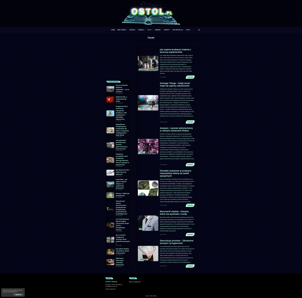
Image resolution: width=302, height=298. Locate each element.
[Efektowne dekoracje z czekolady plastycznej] (110, 262)
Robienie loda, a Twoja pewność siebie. (121, 99)
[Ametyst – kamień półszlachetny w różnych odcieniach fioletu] (148, 146)
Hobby (141, 152)
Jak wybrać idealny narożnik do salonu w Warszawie (122, 251)
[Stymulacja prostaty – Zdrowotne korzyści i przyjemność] (148, 253)
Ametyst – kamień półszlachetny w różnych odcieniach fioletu (176, 129)
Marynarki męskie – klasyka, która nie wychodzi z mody (174, 212)
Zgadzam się (18, 294)
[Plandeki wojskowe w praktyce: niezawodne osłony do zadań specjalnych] (148, 188)
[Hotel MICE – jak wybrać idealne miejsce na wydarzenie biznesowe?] (110, 184)
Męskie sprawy (143, 259)
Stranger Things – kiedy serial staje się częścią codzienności (175, 84)
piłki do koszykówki (135, 282)
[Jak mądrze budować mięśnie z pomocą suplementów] (148, 63)
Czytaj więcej (190, 77)
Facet (141, 229)
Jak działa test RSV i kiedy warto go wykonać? (123, 172)
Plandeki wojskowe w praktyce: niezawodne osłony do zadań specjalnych (176, 173)
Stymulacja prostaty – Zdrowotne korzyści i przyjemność (176, 242)
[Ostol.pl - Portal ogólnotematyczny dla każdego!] (151, 13)
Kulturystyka (143, 69)
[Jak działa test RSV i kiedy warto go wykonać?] (110, 173)
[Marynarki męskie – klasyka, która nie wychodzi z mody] (148, 223)
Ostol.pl (147, 296)
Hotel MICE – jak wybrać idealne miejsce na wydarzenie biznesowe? (121, 184)
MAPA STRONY (153, 296)
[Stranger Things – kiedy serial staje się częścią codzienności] (148, 102)
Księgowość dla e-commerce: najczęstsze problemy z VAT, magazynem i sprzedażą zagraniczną (122, 112)
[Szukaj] (199, 30)
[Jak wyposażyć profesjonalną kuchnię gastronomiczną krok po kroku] (110, 145)
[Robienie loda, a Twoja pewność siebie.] (110, 100)
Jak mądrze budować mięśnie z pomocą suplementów (175, 50)
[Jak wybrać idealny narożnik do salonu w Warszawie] (110, 251)
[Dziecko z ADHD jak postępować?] (110, 195)
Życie (141, 108)
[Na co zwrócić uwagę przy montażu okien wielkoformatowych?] (110, 240)
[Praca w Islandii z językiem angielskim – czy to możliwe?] (110, 89)
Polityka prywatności (110, 289)
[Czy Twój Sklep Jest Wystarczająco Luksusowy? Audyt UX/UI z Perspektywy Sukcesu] (110, 225)
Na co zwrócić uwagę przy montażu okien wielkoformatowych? (123, 239)
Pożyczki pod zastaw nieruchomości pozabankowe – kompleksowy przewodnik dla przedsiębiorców (121, 207)
